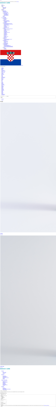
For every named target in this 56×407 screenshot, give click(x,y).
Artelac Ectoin (5, 13)
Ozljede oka (5, 38)
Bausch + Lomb (4, 372)
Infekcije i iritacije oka (5, 382)
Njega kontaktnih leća (5, 11)
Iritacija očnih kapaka (6, 24)
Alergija (4, 16)
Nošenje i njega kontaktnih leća (7, 45)
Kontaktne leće (4, 10)
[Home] (5, 369)
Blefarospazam (5, 37)
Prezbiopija (5, 22)
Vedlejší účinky (3, 397)
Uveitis (5, 35)
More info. (18, 1)
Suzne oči (5, 48)
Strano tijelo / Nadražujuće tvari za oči (8, 23)
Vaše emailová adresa (3, 403)
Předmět (2, 398)
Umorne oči (5, 26)
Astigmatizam (5, 21)
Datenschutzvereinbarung (46, 405)
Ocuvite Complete (6, 12)
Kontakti (3, 386)
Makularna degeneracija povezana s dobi (8, 28)
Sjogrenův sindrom (6, 41)
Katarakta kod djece (6, 36)
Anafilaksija (5, 19)
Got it (0, 0)
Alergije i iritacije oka (5, 18)
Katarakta (5, 30)
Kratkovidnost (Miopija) (6, 20)
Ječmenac (5, 25)
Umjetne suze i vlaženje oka (6, 377)
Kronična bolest (4, 40)
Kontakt (4, 373)
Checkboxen (2, 396)
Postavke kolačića (5, 389)
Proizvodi (3, 9)
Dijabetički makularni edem (7, 32)
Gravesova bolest (6, 42)
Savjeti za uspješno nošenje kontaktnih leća (8, 46)
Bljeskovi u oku (5, 34)
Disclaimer (2, 404)
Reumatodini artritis (6, 43)
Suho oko (4, 47)
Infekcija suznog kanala (6, 27)
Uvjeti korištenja (4, 388)
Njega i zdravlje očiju (4, 17)
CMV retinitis (5, 31)
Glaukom (5, 29)
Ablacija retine (5, 33)
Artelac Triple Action (6, 15)
